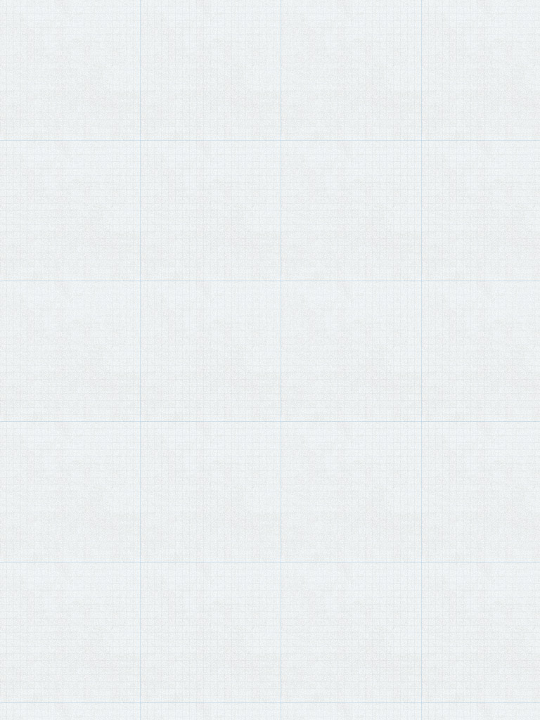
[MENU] (18, 22)
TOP (29, 56)
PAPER (54, 56)
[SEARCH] (523, 22)
